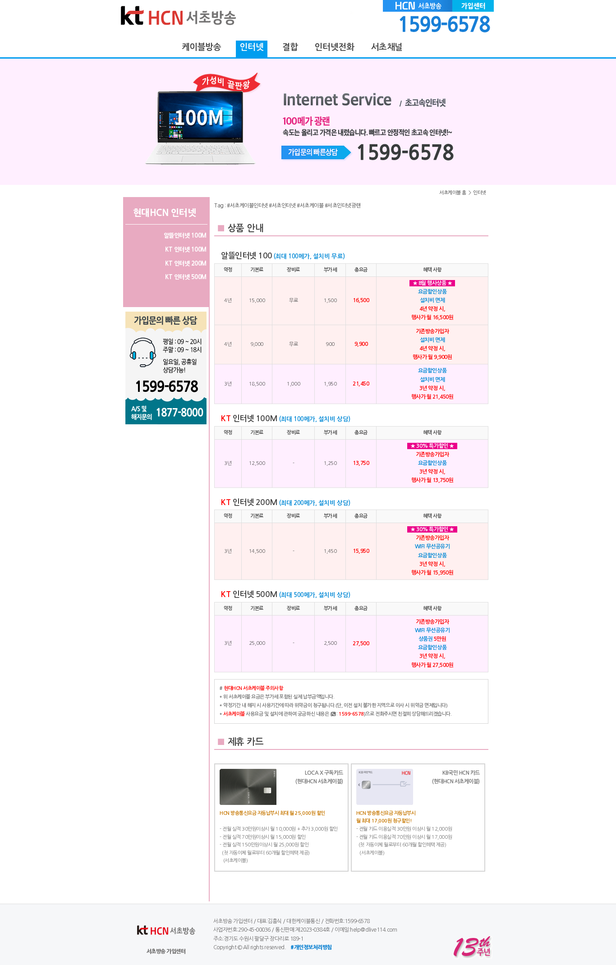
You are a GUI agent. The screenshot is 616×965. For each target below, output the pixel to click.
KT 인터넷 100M (186, 250)
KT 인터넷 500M (186, 277)
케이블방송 (201, 47)
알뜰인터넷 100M (185, 236)
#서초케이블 (310, 205)
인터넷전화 (334, 47)
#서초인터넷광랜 (343, 205)
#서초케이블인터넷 (247, 205)
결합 (290, 47)
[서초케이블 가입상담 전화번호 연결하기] (308, 122)
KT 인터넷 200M (186, 264)
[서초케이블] (220, 34)
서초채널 (387, 47)
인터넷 (479, 192)
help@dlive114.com (373, 930)
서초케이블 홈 (452, 192)
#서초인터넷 (282, 205)
